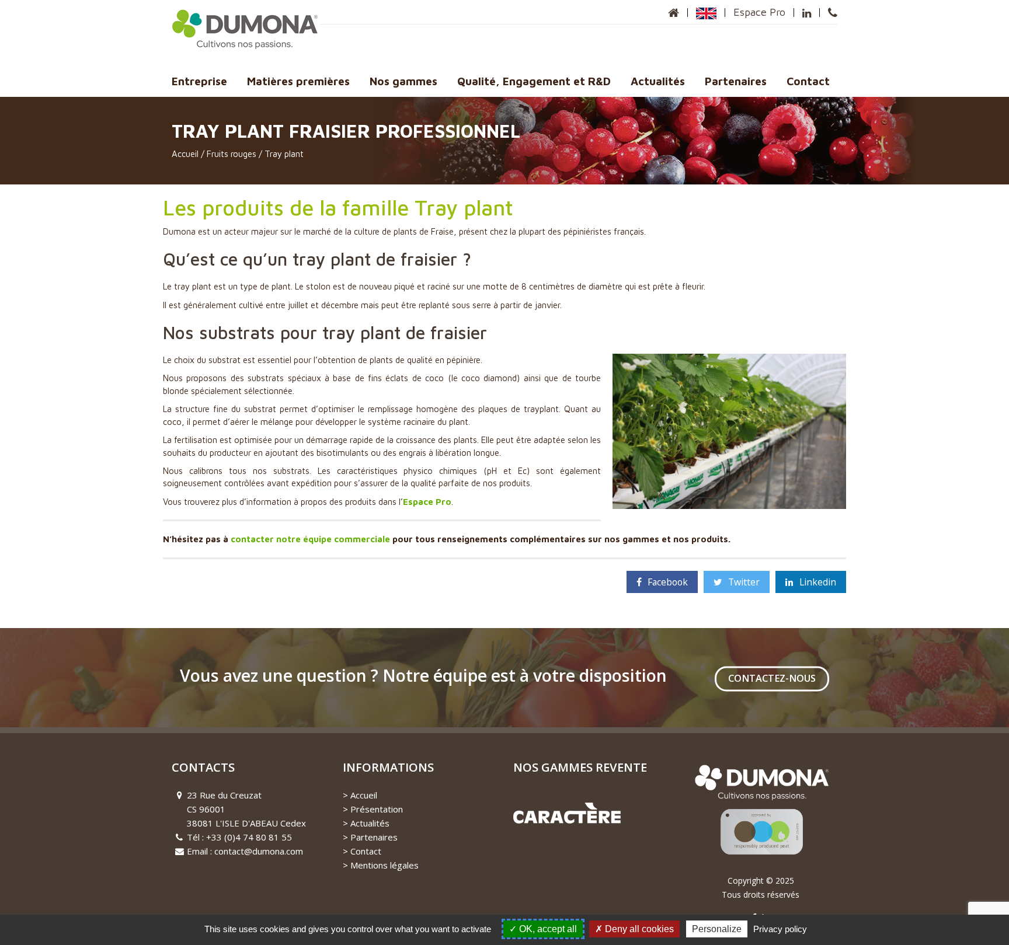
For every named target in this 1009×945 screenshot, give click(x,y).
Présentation (376, 809)
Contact (808, 81)
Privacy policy (780, 929)
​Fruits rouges (231, 154)
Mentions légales (384, 865)
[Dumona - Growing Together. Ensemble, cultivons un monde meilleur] (246, 28)
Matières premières (298, 81)
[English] (706, 12)
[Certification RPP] (760, 815)
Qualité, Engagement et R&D (534, 81)
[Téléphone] (832, 13)
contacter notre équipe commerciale (310, 539)
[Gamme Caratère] (567, 812)
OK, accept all (547, 929)
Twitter (744, 582)
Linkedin (817, 582)
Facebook (668, 582)
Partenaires (736, 81)
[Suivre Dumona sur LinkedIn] (806, 13)
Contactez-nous (772, 678)
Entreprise (199, 81)
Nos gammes (403, 81)
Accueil (185, 154)
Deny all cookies (638, 929)
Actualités (658, 81)
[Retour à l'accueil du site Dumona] (673, 13)
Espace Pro (759, 12)
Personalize (717, 929)
